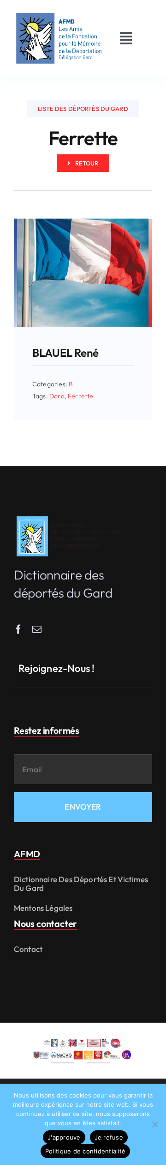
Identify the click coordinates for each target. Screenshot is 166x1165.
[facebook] (18, 629)
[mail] (37, 629)
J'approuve (64, 1137)
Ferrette (80, 396)
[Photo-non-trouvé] (83, 222)
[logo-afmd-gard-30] (59, 13)
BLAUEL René (65, 353)
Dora (57, 396)
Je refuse (109, 1137)
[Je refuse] (154, 1124)
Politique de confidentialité (85, 1151)
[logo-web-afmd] (69, 516)
